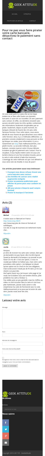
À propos (27, 14)
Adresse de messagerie (9, 340)
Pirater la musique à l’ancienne (20, 192)
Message (5, 307)
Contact (32, 21)
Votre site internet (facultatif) (11, 349)
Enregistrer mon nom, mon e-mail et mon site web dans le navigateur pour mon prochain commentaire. (20, 361)
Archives (5, 405)
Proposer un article (15, 21)
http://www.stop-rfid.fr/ (12, 221)
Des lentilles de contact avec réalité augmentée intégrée (23, 178)
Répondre (6, 233)
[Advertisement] (22, 66)
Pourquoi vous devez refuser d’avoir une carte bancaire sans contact (24, 173)
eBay (16, 144)
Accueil (14, 14)
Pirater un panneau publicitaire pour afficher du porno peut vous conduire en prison (24, 183)
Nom (3, 332)
